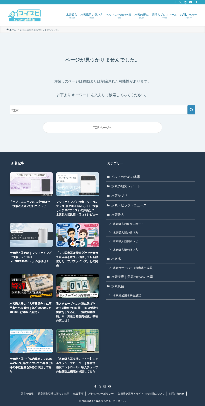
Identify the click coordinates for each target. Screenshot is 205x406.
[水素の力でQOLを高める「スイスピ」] (24, 15)
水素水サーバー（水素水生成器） (134, 267)
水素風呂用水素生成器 (127, 295)
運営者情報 (27, 393)
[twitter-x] (180, 2)
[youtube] (190, 2)
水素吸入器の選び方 (125, 232)
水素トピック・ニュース (129, 205)
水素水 (116, 258)
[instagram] (185, 2)
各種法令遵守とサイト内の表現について (141, 393)
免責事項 (78, 393)
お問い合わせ (176, 393)
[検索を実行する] (191, 109)
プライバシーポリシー (101, 393)
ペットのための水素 (125, 176)
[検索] (196, 2)
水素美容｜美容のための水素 (132, 276)
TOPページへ (102, 127)
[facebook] (175, 2)
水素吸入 (117, 214)
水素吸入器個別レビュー (128, 241)
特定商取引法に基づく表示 (53, 393)
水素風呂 (117, 286)
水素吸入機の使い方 (125, 249)
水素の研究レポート (125, 186)
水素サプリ (119, 195)
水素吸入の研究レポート (128, 223)
